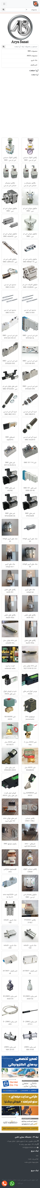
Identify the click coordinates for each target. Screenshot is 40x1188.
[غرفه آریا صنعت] (20, 29)
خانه (37, 1156)
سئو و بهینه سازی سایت (31, 1162)
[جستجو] (3, 9)
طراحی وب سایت (33, 1159)
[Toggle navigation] (4, 4)
